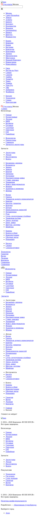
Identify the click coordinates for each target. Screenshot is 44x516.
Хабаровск (10, 90)
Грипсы (9, 197)
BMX (8, 121)
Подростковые (11, 117)
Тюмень (9, 83)
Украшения (10, 182)
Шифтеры (10, 227)
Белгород (9, 24)
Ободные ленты (12, 237)
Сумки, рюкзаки (12, 180)
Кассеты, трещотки (13, 203)
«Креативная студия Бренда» (25, 505)
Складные (10, 128)
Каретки (9, 201)
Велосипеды (11, 138)
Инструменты (11, 157)
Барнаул (9, 22)
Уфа (7, 87)
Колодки (9, 205)
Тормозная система (13, 218)
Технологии (10, 98)
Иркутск (9, 35)
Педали (9, 208)
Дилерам (4, 258)
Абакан (8, 17)
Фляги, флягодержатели (15, 184)
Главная (9, 408)
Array (8, 513)
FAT (7, 132)
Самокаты (10, 142)
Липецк (9, 54)
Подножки (10, 176)
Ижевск (9, 32)
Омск (8, 68)
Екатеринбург (11, 30)
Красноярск (10, 51)
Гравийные (10, 134)
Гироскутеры (11, 140)
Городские (10, 130)
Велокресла (10, 165)
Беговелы (9, 123)
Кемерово (9, 43)
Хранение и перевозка (15, 189)
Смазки (9, 246)
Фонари (9, 186)
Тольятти (9, 79)
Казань (8, 41)
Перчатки (9, 174)
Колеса (8, 159)
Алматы (9, 20)
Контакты (5, 260)
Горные (9, 115)
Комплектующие (12, 235)
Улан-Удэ (9, 85)
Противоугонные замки (15, 178)
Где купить (8, 4)
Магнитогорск (11, 56)
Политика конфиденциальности (14, 501)
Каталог (9, 96)
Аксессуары (10, 153)
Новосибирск (11, 64)
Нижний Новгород (13, 60)
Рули (8, 214)
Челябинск (10, 92)
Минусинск (10, 58)
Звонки (8, 167)
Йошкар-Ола (11, 37)
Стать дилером (11, 478)
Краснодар (10, 49)
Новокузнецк (11, 62)
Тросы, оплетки (12, 220)
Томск (8, 81)
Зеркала (9, 169)
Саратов (9, 75)
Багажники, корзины (14, 163)
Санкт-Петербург (12, 15)
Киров (8, 45)
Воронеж (9, 28)
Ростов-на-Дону (12, 70)
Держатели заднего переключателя (19, 199)
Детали (8, 155)
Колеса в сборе (11, 233)
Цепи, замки (11, 223)
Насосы (9, 243)
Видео (3, 256)
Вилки (8, 195)
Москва (9, 13)
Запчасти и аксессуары (15, 144)
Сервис (8, 100)
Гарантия (4, 254)
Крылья (9, 171)
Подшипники (11, 212)
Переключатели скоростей (16, 210)
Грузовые (9, 125)
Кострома (9, 47)
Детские (9, 119)
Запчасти (5, 296)
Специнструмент (12, 248)
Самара (8, 73)
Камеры (9, 231)
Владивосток (11, 26)
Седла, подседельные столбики (18, 216)
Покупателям (11, 102)
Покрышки (10, 239)
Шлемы (9, 191)
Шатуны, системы (13, 225)
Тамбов (9, 77)
